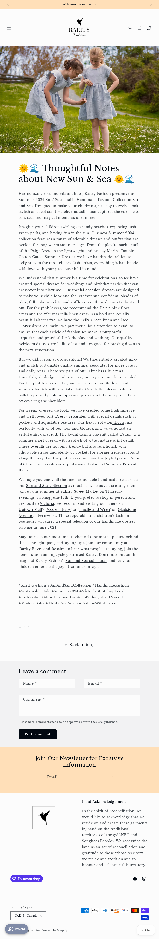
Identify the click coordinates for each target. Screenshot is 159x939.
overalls (38, 446)
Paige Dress (40, 251)
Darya (105, 308)
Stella (63, 314)
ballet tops (28, 395)
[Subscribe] (112, 777)
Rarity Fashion (31, 930)
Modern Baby (58, 509)
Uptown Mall (30, 509)
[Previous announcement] (8, 4)
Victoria (47, 503)
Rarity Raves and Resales (42, 549)
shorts (118, 422)
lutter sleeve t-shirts (113, 389)
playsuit (50, 434)
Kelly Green (91, 320)
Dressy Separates (70, 416)
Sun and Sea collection (46, 486)
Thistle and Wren (94, 509)
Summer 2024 (121, 233)
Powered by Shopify (54, 930)
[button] (8, 27)
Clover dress (30, 326)
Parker (126, 434)
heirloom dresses (34, 344)
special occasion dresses (93, 290)
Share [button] (28, 626)
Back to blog (82, 644)
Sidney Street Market (79, 491)
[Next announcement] (150, 4)
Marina (113, 251)
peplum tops (58, 395)
